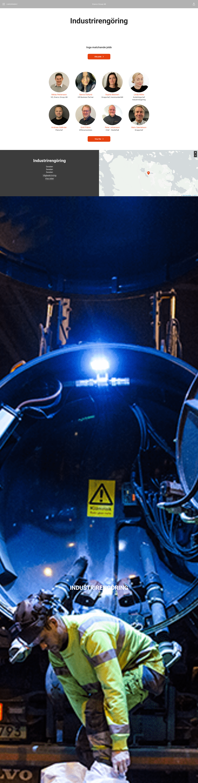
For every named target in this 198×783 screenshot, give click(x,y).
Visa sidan (49, 178)
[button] (194, 4)
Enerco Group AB (99, 4)
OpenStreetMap (186, 195)
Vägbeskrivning (49, 175)
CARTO (195, 195)
